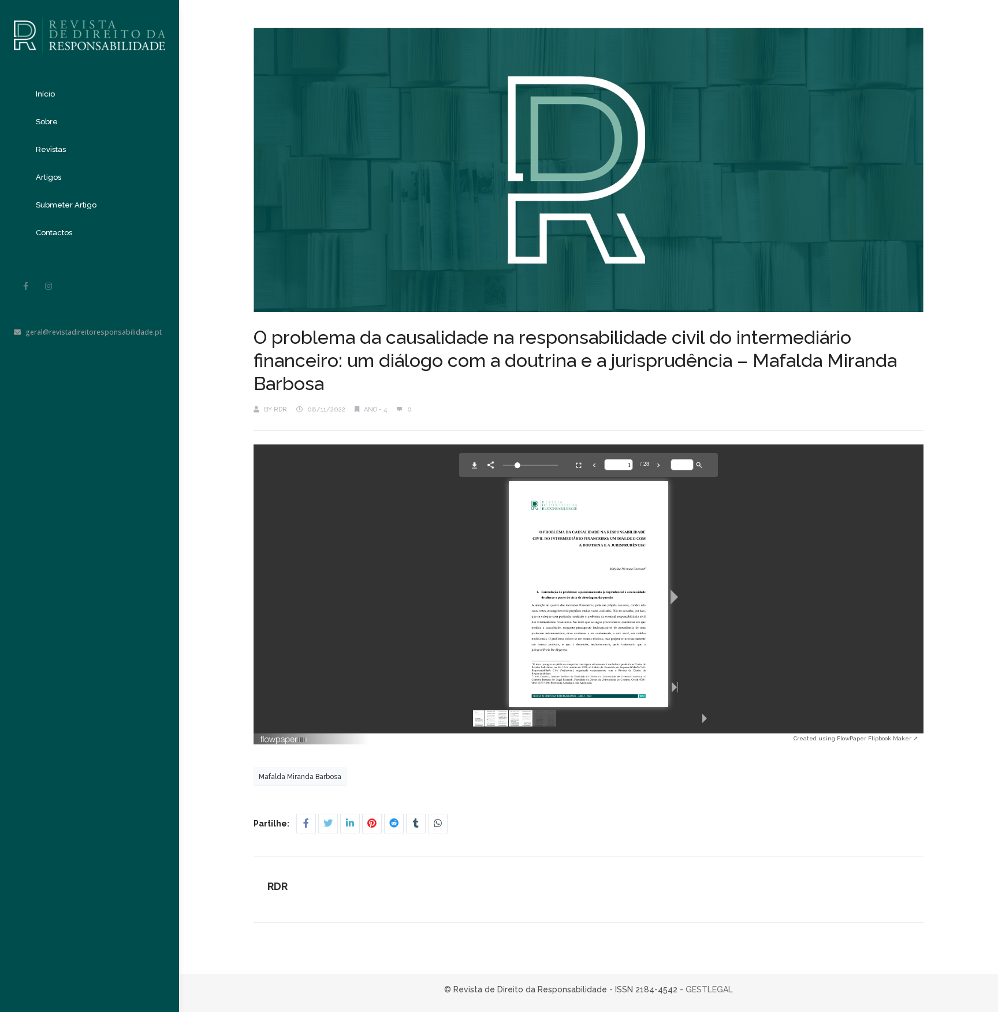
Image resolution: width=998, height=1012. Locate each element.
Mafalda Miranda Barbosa (300, 777)
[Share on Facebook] (306, 823)
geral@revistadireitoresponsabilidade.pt (93, 332)
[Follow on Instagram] (48, 286)
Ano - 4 (375, 409)
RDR (280, 409)
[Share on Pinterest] (372, 823)
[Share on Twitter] (328, 823)
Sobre (47, 121)
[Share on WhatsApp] (438, 823)
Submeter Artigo (66, 205)
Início (45, 94)
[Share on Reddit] (394, 823)
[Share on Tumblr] (416, 823)
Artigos (48, 177)
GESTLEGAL (709, 989)
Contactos (54, 232)
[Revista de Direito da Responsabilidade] (89, 26)
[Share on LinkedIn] (350, 823)
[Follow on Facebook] (25, 286)
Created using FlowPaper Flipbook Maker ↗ (856, 738)
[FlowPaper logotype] (527, 739)
